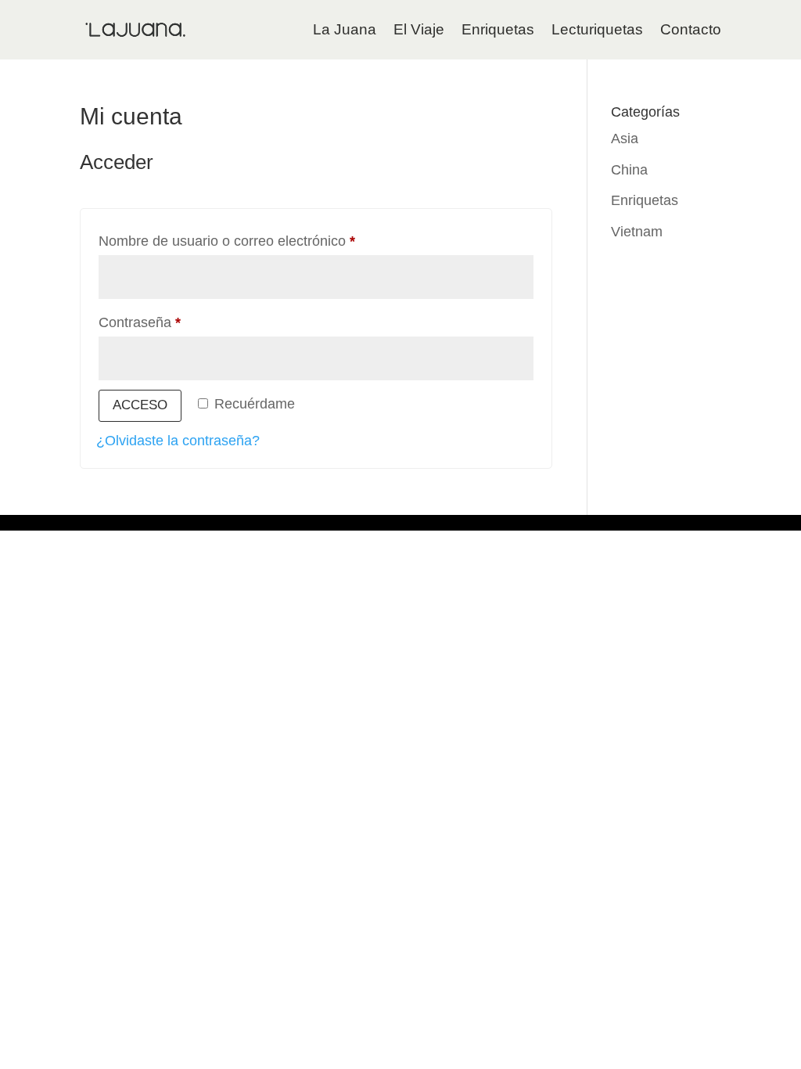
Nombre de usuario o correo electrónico (260, 240)
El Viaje (418, 29)
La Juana (344, 29)
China (629, 170)
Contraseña (173, 322)
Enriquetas (498, 29)
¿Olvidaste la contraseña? (178, 440)
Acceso (140, 405)
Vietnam (637, 231)
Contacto (690, 29)
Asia (624, 138)
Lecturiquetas (597, 29)
